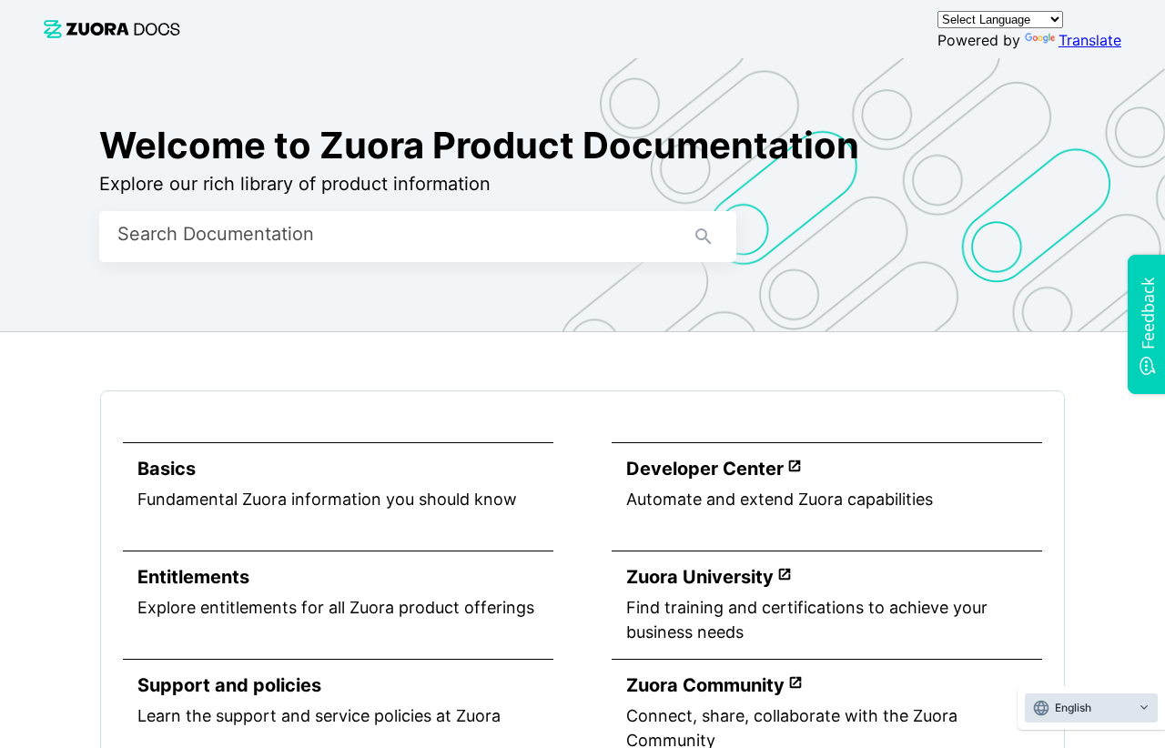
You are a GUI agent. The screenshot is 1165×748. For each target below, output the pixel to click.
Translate (1090, 40)
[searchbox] (703, 236)
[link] (112, 28)
